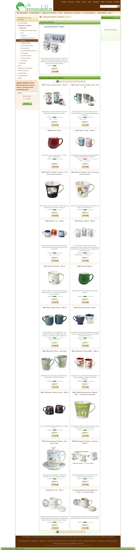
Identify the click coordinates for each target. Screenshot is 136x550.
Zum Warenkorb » (118, 548)
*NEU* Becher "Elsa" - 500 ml (85, 130)
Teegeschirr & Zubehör (49, 17)
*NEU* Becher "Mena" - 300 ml (85, 221)
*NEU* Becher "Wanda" (85, 266)
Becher (68, 17)
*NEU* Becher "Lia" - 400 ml (54, 221)
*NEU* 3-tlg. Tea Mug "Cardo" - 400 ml (54, 85)
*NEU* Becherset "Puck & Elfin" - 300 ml (84, 351)
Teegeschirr (61, 17)
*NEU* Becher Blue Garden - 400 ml (54, 307)
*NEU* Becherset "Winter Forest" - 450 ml (54, 392)
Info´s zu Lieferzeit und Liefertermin (105, 537)
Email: (19, 93)
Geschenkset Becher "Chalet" (54, 27)
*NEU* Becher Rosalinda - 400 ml (85, 307)
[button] (118, 6)
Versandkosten (73, 543)
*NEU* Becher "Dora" (54, 130)
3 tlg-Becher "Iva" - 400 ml (54, 490)
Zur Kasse (128, 548)
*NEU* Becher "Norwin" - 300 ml (54, 266)
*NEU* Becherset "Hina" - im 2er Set (54, 351)
